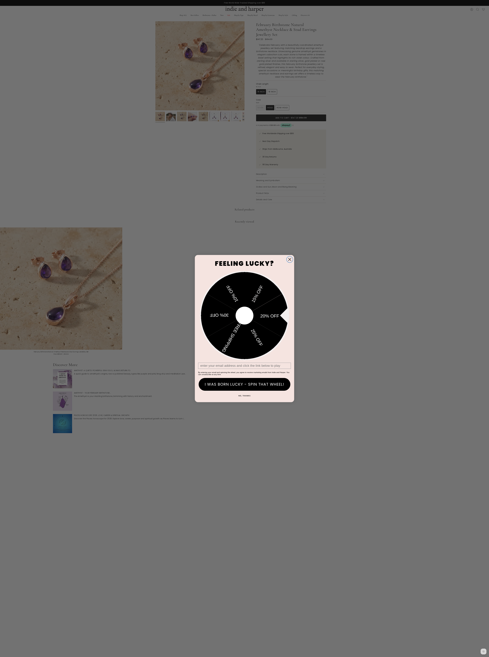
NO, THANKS (245, 396)
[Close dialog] (290, 259)
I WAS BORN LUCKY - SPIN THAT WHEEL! (244, 384)
